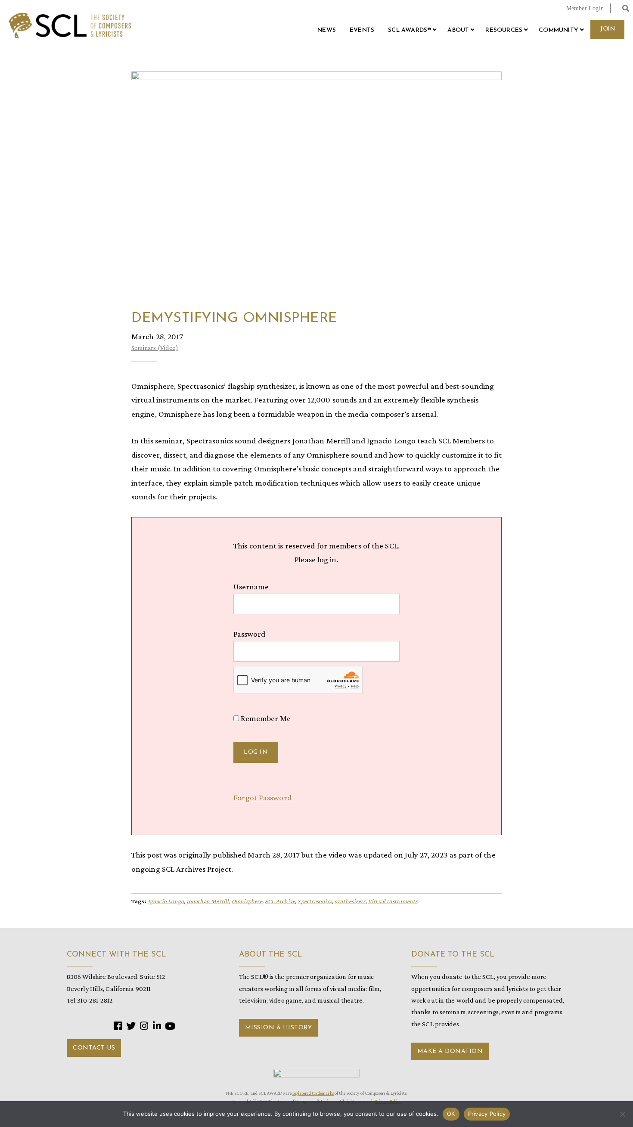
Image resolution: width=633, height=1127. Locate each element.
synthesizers (350, 901)
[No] (622, 1114)
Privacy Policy (487, 1113)
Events (362, 30)
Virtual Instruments (393, 901)
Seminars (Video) (154, 347)
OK (451, 1113)
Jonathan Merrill (207, 901)
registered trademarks (313, 1093)
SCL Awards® (409, 30)
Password (249, 633)
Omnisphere (247, 901)
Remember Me (265, 718)
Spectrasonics (315, 901)
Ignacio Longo (166, 901)
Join (607, 29)
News (326, 30)
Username (251, 586)
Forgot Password (262, 797)
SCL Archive (280, 901)
